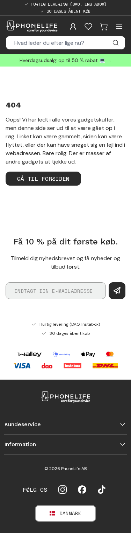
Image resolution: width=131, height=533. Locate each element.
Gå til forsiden (43, 178)
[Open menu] (119, 26)
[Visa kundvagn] (103, 26)
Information (20, 444)
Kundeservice (22, 424)
